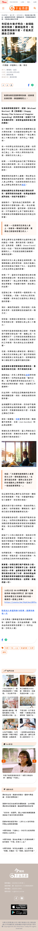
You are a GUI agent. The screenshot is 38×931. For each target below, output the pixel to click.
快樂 (18, 419)
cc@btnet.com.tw (18, 891)
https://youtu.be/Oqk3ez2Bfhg (20, 602)
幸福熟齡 (5, 15)
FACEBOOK (14, 2)
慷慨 (4, 652)
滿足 (24, 184)
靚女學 (12, 15)
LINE (22, 2)
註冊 (34, 2)
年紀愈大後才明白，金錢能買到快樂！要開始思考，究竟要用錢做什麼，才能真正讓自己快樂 (19, 17)
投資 (32, 648)
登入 (28, 2)
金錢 (28, 374)
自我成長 (20, 15)
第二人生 (14, 648)
